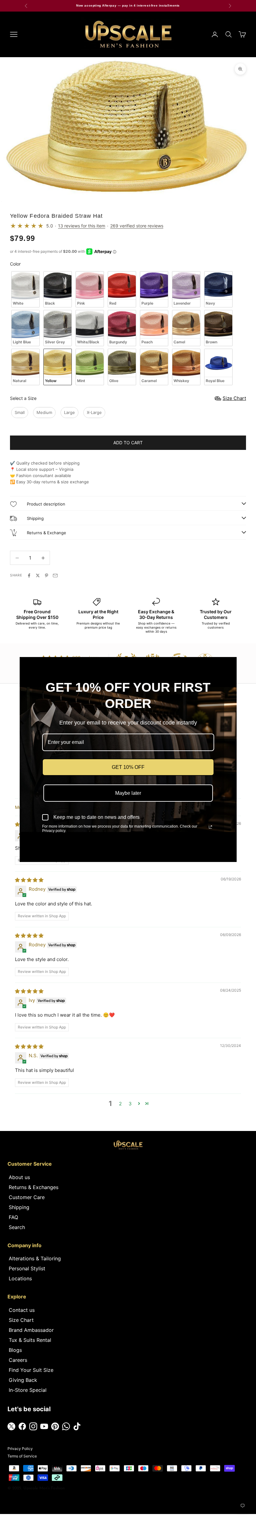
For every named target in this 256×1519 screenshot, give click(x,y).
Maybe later (128, 793)
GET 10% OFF (128, 767)
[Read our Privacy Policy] (210, 827)
